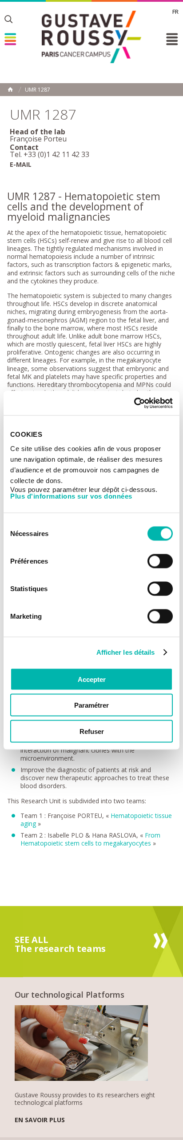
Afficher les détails (125, 652)
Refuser (92, 731)
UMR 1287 (37, 90)
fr (175, 12)
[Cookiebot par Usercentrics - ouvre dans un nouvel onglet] (134, 403)
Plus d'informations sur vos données (71, 496)
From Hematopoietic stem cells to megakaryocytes (90, 839)
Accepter (92, 679)
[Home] (91, 37)
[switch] (160, 561)
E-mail (21, 164)
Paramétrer (91, 705)
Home (10, 89)
